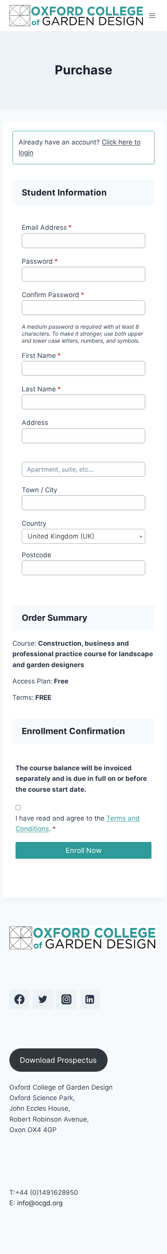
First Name (41, 355)
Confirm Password (53, 295)
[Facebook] (19, 999)
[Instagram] (66, 999)
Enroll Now (84, 850)
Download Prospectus (58, 1060)
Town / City (39, 490)
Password (40, 261)
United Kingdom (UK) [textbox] (61, 536)
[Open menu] (152, 15)
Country (34, 523)
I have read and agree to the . (78, 823)
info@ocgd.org (40, 1203)
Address (35, 422)
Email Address (47, 227)
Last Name (41, 389)
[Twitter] (43, 999)
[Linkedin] (90, 999)
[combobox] (83, 536)
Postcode (36, 555)
